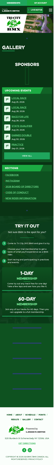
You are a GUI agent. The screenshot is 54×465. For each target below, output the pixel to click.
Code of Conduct (17, 192)
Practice (17, 144)
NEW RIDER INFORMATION (21, 198)
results (16, 419)
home (10, 415)
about (20, 415)
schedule (31, 415)
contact (38, 419)
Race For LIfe (20, 116)
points (43, 415)
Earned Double (22, 135)
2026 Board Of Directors (22, 186)
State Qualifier (22, 126)
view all (27, 156)
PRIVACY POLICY (35, 459)
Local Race (19, 98)
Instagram (13, 181)
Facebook (12, 175)
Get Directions (27, 443)
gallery (27, 419)
